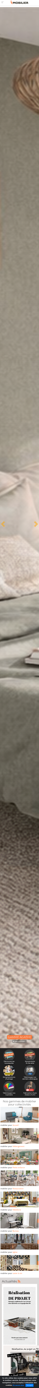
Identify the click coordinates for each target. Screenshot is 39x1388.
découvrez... (20, 1041)
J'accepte (29, 1385)
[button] (3, 524)
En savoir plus (18, 1385)
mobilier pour (9, 1125)
